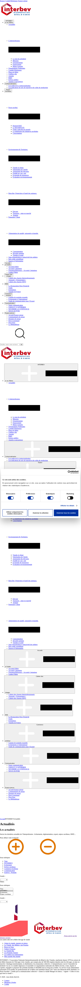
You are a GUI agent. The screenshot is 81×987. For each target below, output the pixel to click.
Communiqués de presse (16, 317)
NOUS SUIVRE (14, 311)
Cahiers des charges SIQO (17, 282)
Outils (10, 288)
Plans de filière (13, 72)
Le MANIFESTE (18, 128)
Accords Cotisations (15, 268)
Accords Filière (13, 267)
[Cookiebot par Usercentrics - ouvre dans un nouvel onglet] (69, 472)
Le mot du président (19, 59)
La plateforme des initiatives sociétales (25, 131)
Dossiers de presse (14, 319)
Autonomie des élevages (21, 171)
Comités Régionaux (15, 70)
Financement (17, 64)
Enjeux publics (13, 80)
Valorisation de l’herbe (20, 169)
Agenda (11, 76)
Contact (6, 980)
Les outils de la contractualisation (19, 86)
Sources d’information (15, 261)
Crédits (6, 984)
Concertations (17, 133)
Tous (5, 861)
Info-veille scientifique (15, 259)
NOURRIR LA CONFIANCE (18, 309)
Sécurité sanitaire (18, 253)
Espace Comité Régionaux (9, 1)
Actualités (11, 24)
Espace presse (22, 1)
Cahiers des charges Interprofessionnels (21, 278)
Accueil (2, 819)
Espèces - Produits (10, 872)
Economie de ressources (21, 175)
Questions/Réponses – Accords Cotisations (22, 270)
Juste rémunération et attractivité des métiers (23, 257)
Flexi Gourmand (13, 321)
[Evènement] (6, 892)
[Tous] (6, 889)
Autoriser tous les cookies (66, 513)
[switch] (31, 498)
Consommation (18, 251)
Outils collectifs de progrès (21, 129)
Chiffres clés (12, 74)
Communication (9, 871)
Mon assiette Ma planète (12, 956)
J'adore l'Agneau (9, 949)
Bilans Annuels (18, 66)
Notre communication (15, 305)
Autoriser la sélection (40, 513)
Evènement (8, 865)
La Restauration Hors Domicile (18, 286)
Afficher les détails (67, 506)
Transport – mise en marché (22, 213)
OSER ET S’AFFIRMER (17, 307)
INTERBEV (8, 863)
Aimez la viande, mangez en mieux (16, 943)
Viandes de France (14, 292)
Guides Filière (13, 272)
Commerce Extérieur (11, 869)
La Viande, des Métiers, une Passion (16, 945)
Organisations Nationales (16, 68)
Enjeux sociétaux (10, 867)
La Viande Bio (9, 951)
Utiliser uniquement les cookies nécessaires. (14, 513)
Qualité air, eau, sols (19, 173)
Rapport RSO (17, 126)
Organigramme (18, 63)
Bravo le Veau (9, 947)
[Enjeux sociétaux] (6, 894)
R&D (10, 78)
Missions (16, 61)
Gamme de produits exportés (18, 297)
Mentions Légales (10, 982)
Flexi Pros (11, 323)
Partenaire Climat (14, 217)
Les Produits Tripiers (11, 953)
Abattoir (15, 215)
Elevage (15, 211)
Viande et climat (18, 168)
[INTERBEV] (6, 891)
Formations (12, 290)
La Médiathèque (13, 324)
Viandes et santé (18, 255)
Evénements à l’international (17, 299)
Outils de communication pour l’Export (21, 301)
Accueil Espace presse (15, 315)
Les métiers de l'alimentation (13, 955)
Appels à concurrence (15, 81)
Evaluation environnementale (22, 177)
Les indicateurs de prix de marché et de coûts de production (28, 87)
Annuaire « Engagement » (17, 280)
